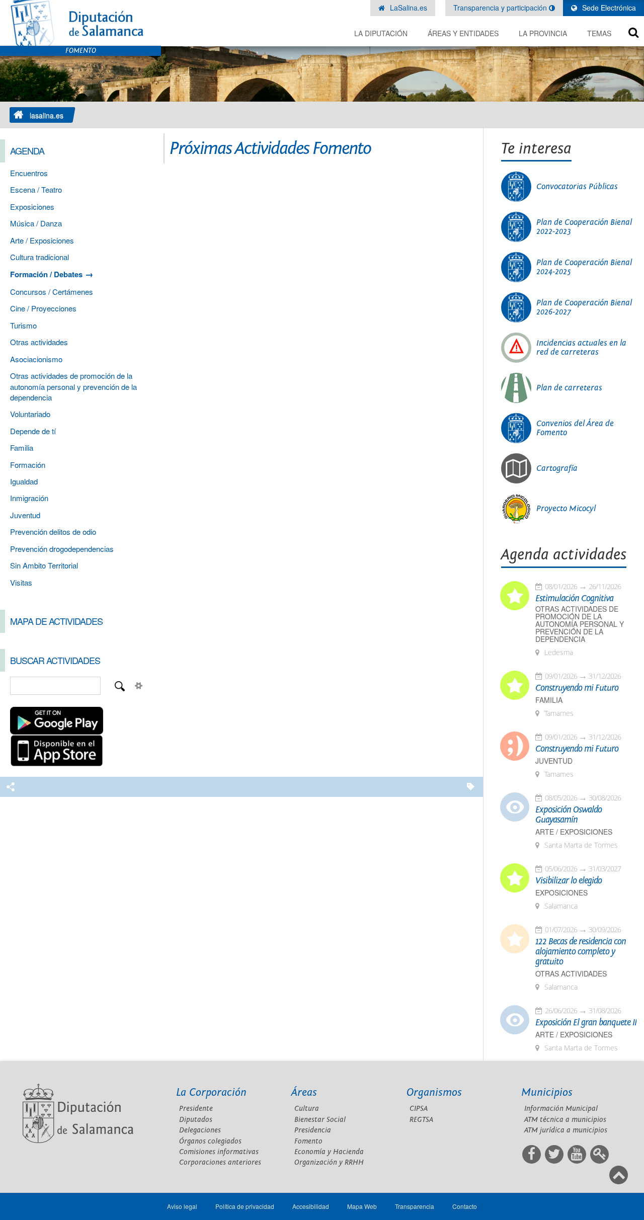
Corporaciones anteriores (220, 1162)
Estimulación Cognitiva (574, 599)
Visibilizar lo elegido (568, 881)
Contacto (464, 1206)
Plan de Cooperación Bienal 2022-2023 (584, 227)
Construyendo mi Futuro (576, 688)
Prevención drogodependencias (62, 548)
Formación (27, 464)
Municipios (547, 1092)
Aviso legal (182, 1206)
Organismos (434, 1092)
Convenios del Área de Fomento (575, 428)
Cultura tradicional (39, 257)
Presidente (196, 1108)
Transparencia (414, 1206)
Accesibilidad (310, 1206)
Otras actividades (39, 342)
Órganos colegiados (210, 1141)
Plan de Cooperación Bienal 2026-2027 (584, 307)
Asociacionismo (36, 359)
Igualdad (24, 481)
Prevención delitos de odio (53, 531)
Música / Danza (36, 223)
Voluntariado (30, 414)
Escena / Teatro (36, 189)
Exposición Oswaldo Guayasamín (568, 815)
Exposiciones (32, 206)
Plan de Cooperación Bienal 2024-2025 (584, 267)
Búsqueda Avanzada (138, 686)
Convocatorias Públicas (577, 186)
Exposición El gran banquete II (585, 1023)
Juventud (25, 515)
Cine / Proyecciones (43, 308)
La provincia (543, 33)
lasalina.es (46, 115)
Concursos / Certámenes (51, 291)
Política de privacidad (244, 1206)
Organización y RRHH (329, 1162)
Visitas (21, 582)
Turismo (23, 325)
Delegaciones (200, 1130)
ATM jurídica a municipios (565, 1130)
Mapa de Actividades (56, 620)
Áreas (304, 1092)
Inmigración (29, 498)
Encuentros (29, 173)
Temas (599, 33)
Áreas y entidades (463, 33)
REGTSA (421, 1119)
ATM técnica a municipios (565, 1119)
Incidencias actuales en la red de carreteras (581, 348)
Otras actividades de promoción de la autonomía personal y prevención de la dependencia (73, 386)
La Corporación (211, 1092)
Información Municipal (561, 1108)
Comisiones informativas (219, 1152)
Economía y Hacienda (329, 1152)
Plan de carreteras (569, 387)
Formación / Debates (46, 274)
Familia (21, 447)
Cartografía (557, 468)
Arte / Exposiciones (42, 240)
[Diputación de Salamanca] (80, 23)
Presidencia (312, 1130)
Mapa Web (362, 1206)
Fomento (308, 1141)
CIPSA (419, 1108)
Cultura (306, 1108)
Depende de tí (33, 431)
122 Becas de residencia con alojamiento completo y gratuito (580, 952)
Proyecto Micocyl (566, 508)
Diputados (195, 1119)
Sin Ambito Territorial (44, 565)
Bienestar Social (320, 1119)
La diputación (381, 33)
